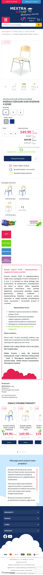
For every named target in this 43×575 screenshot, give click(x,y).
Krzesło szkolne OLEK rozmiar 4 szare (25, 428)
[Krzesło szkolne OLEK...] (9, 416)
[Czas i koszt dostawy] (21, 223)
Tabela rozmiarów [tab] (6, 260)
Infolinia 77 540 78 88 (11, 1)
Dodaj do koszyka (17, 158)
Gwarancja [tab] (6, 251)
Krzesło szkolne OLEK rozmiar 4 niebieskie (9, 428)
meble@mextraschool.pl (31, 1)
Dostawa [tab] (6, 243)
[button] (17, 452)
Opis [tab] (6, 234)
